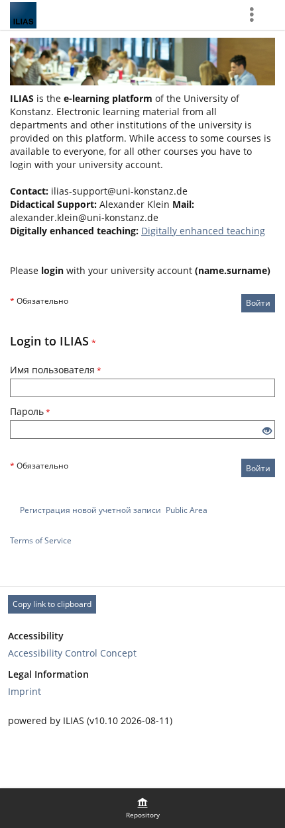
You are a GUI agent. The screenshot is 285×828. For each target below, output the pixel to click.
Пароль (30, 411)
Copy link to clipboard (52, 604)
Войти (258, 302)
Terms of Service (41, 540)
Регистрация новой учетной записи (90, 510)
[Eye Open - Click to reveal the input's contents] (267, 431)
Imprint (24, 691)
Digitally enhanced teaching (203, 230)
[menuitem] (142, 808)
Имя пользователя (55, 369)
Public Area (186, 510)
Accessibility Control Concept (72, 653)
